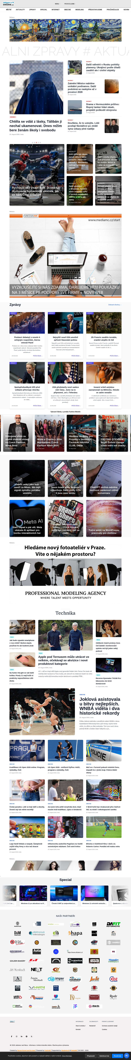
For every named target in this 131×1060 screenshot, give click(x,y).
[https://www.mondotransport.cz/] (113, 960)
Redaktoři (92, 1026)
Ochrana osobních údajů (109, 1026)
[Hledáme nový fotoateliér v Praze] (18, 433)
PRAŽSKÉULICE (102, 9)
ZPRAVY (21, 9)
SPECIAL (32, 9)
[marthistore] (37, 988)
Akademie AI (65, 1050)
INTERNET (45, 9)
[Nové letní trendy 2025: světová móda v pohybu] (49, 433)
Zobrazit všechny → (115, 304)
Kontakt (78, 1029)
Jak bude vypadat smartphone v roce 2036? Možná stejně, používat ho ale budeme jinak (21, 643)
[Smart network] (37, 1006)
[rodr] (113, 997)
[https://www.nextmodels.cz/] (37, 970)
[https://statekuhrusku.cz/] (56, 942)
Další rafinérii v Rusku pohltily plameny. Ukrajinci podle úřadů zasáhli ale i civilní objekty (103, 67)
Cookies (104, 1029)
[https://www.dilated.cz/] (75, 952)
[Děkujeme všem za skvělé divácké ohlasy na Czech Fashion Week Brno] (113, 433)
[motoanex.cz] (75, 988)
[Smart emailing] (17, 1006)
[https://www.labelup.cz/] (94, 960)
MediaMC (74, 1050)
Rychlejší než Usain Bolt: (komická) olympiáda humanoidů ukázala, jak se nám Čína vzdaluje (36, 191)
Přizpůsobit (91, 1056)
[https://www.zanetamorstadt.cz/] (37, 979)
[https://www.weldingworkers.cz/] (17, 979)
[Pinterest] (26, 1036)
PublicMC (48, 1050)
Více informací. (67, 1056)
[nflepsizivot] (17, 997)
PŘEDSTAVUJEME (84, 9)
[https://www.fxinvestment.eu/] (113, 951)
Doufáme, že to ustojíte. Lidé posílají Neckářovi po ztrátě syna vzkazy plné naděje (83, 126)
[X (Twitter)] (31, 1036)
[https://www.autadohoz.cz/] (37, 951)
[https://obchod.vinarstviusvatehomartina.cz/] (37, 942)
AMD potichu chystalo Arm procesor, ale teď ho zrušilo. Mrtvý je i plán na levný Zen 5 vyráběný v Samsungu (108, 162)
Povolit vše (117, 1056)
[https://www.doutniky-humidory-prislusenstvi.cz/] (94, 951)
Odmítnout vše (104, 1056)
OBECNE (56, 9)
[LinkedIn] (21, 1036)
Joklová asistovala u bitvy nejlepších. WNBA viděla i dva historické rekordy (100, 706)
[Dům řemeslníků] (17, 933)
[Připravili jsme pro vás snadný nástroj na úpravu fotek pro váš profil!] (81, 433)
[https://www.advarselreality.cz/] (17, 951)
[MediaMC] (56, 988)
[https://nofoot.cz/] (17, 942)
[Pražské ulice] (94, 997)
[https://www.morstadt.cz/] (17, 970)
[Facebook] (11, 1036)
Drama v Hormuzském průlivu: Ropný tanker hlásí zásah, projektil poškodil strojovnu (102, 107)
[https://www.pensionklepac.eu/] (75, 970)
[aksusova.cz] (37, 924)
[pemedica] (56, 997)
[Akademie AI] (17, 924)
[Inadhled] (75, 979)
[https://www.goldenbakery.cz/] (17, 961)
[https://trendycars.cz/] (94, 942)
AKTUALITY (9, 9)
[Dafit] (113, 924)
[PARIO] (37, 997)
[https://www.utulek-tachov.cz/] (94, 970)
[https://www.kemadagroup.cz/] (75, 960)
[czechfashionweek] (94, 924)
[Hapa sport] (75, 933)
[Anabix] (56, 924)
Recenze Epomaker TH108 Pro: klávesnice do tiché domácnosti (108, 681)
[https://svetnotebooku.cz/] (75, 942)
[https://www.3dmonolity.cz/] (113, 942)
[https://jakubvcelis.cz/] (113, 933)
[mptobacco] (94, 988)
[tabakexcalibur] (56, 1006)
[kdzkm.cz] (113, 979)
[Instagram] (16, 1036)
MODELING (69, 9)
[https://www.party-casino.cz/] (56, 970)
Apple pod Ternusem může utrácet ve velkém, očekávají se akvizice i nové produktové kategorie (63, 660)
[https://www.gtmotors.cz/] (37, 960)
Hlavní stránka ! (81, 1026)
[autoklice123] (75, 924)
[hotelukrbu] (94, 933)
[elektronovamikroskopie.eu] (37, 933)
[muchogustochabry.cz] (113, 988)
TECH (126, 9)
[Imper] (56, 979)
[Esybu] (56, 933)
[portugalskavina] (75, 997)
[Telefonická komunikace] (75, 1006)
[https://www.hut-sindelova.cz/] (56, 960)
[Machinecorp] (17, 988)
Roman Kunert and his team (26, 1050)
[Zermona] (94, 1006)
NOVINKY (116, 9)
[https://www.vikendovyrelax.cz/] (113, 970)
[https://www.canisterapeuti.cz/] (56, 951)
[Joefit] (94, 979)
